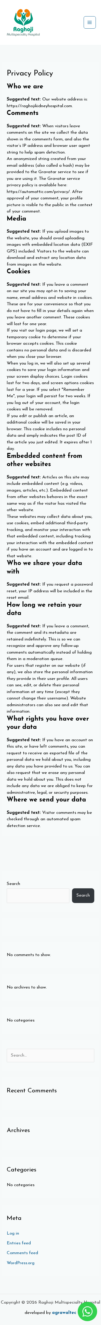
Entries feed (19, 1243)
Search (13, 884)
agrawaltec (64, 1313)
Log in (13, 1233)
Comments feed (22, 1253)
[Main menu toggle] (90, 22)
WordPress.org (20, 1263)
